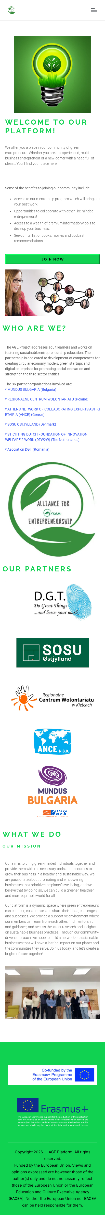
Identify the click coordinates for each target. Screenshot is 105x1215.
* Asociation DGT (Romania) (27, 449)
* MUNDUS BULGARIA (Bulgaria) (30, 389)
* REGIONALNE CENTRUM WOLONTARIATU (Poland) (46, 399)
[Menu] (94, 10)
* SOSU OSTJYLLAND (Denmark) (30, 424)
